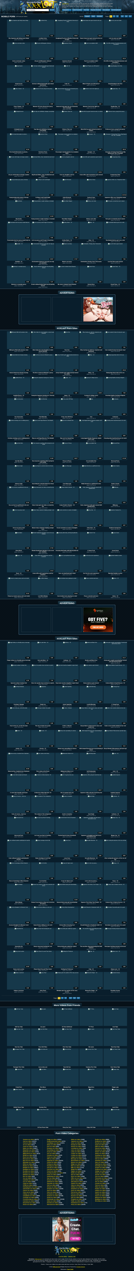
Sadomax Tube (71, 1256)
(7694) (54, 1157)
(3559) (102, 1150)
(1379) (29, 1164)
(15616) (102, 1146)
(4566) (102, 1141)
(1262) (102, 1174)
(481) (77, 1173)
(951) (55, 1150)
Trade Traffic (70, 1269)
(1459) (54, 1164)
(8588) (54, 1194)
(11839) (55, 1188)
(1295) (29, 1181)
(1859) (31, 1195)
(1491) (30, 1185)
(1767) (102, 1192)
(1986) (78, 1176)
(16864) (101, 1181)
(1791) (30, 1169)
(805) (54, 1169)
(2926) (103, 1169)
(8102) (102, 1148)
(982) (54, 1166)
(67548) (55, 1195)
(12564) (55, 1204)
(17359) (30, 1146)
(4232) (56, 1141)
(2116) (102, 1180)
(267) (77, 1174)
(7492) (78, 1151)
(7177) (78, 1157)
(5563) (77, 1185)
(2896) (78, 1183)
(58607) (30, 1167)
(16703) (79, 1195)
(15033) (80, 1160)
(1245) (77, 1180)
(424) (102, 1201)
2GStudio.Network (80, 1266)
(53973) (31, 1173)
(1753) (77, 1167)
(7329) (103, 1166)
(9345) (54, 1144)
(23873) (30, 1166)
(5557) (55, 1148)
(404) (29, 1176)
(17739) (78, 1166)
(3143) (55, 1176)
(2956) (79, 1188)
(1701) (78, 1159)
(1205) (102, 1164)
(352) (101, 1187)
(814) (30, 1159)
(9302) (77, 1197)
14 (126, 16)
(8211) (31, 1202)
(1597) (78, 1146)
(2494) (102, 1195)
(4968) (30, 1192)
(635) (30, 1150)
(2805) (54, 1181)
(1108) (29, 1143)
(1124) (102, 1190)
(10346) (55, 1199)
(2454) (102, 1160)
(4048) (78, 1144)
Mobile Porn (41, 4)
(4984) (102, 1139)
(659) (31, 1188)
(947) (29, 1204)
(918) (56, 1173)
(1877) (79, 1181)
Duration (99, 16)
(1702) (77, 1150)
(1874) (54, 1174)
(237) (101, 1144)
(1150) (101, 1162)
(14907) (54, 1151)
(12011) (103, 1178)
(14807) (30, 1148)
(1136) (30, 1171)
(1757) (32, 1187)
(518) (102, 1183)
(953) (30, 1194)
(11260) (78, 1162)
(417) (78, 1153)
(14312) (78, 1155)
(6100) (78, 1187)
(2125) (102, 1151)
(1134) (78, 1199)
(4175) (53, 1178)
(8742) (30, 1160)
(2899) (102, 1194)
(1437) (30, 1157)
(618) (53, 1185)
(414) (102, 1199)
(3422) (78, 1192)
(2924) (54, 1171)
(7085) (79, 1141)
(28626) (31, 1162)
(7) (31, 1199)
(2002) (54, 1162)
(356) (101, 1185)
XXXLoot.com (65, 3)
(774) (79, 1202)
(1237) (102, 1171)
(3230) (54, 1187)
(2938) (31, 1197)
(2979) (76, 1169)
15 (130, 16)
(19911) (54, 1139)
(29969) (102, 1176)
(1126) (53, 1201)
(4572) (31, 1153)
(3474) (102, 1153)
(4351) (53, 1153)
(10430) (55, 1160)
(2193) (31, 1151)
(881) (102, 1155)
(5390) (102, 1173)
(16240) (78, 1204)
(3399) (102, 1157)
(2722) (30, 1155)
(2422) (30, 1190)
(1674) (53, 1159)
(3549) (54, 1202)
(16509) (101, 1159)
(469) (53, 1190)
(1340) (77, 1194)
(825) (53, 1146)
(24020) (31, 1201)
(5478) (102, 1188)
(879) (78, 1178)
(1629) (54, 1155)
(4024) (53, 1192)
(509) (77, 1143)
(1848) (78, 1139)
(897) (102, 1143)
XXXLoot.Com (38, 1259)
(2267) (77, 1190)
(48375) (31, 1139)
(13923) (55, 1143)
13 (122, 16)
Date (93, 16)
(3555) (102, 1197)
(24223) (29, 1141)
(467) (53, 1197)
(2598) (102, 1167)
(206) (30, 1180)
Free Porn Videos (63, 1256)
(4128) (30, 1174)
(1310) (29, 1183)
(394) (78, 1148)
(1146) (54, 1167)
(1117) (29, 1144)
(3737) (78, 1201)
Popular (87, 16)
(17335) (29, 1178)
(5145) (54, 1180)
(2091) (55, 1183)
